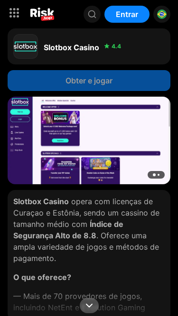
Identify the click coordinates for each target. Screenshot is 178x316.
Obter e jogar (89, 80)
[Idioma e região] (161, 14)
